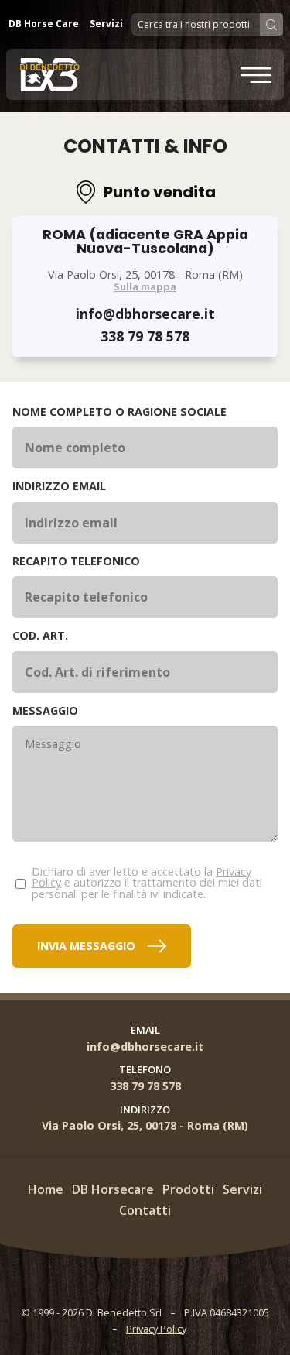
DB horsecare (113, 1189)
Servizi (106, 23)
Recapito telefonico (76, 561)
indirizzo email (59, 486)
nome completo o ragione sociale (119, 411)
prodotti (188, 1189)
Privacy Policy (156, 1329)
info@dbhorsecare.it (145, 314)
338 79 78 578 (145, 336)
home (45, 1189)
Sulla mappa (145, 287)
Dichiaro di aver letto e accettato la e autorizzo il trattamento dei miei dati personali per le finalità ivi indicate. (147, 883)
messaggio (45, 710)
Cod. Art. (40, 635)
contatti (145, 1210)
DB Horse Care (44, 23)
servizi (242, 1189)
